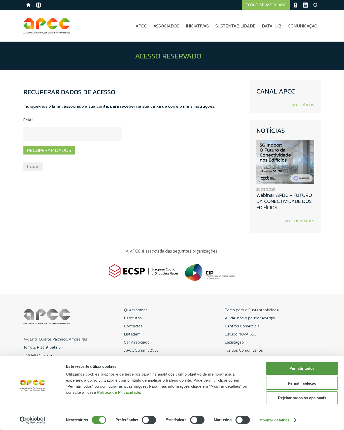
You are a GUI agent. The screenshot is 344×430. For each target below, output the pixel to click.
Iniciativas (197, 25)
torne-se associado (266, 5)
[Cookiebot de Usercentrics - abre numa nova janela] (33, 420)
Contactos (133, 326)
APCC (141, 25)
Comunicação (302, 25)
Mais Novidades (299, 221)
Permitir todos (302, 368)
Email (29, 120)
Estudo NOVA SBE (241, 334)
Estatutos (133, 318)
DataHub (271, 25)
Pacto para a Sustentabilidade (252, 310)
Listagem (132, 334)
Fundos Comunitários (244, 350)
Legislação (234, 342)
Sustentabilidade (235, 25)
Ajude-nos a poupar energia (250, 318)
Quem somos (136, 310)
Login (33, 166)
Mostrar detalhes (274, 420)
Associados (166, 25)
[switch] (149, 420)
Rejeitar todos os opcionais (302, 398)
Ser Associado (137, 342)
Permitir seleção (302, 383)
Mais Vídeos (303, 105)
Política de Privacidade (118, 392)
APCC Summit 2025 (141, 350)
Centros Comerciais (242, 326)
